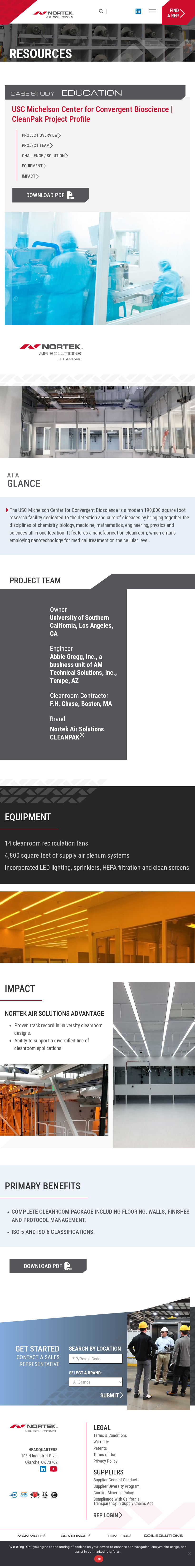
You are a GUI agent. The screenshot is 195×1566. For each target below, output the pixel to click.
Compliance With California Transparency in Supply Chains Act (123, 1501)
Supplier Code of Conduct (115, 1479)
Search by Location (95, 1348)
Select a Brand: (85, 1373)
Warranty (101, 1441)
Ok (99, 1559)
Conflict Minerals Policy (113, 1492)
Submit (109, 1395)
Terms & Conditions (110, 1435)
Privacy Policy (105, 1461)
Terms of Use (104, 1454)
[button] (102, 11)
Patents (100, 1448)
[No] (189, 1553)
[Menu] (152, 11)
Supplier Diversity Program (116, 1486)
